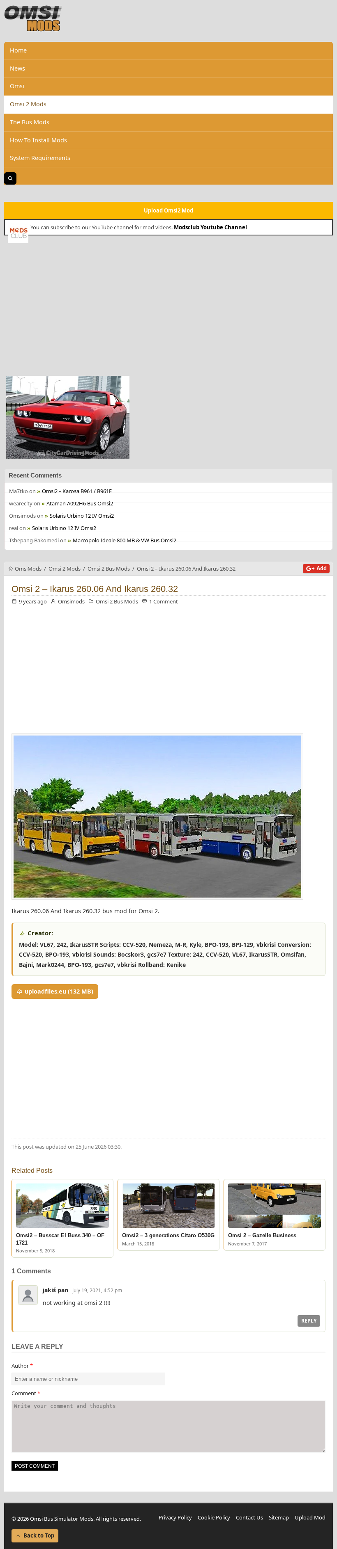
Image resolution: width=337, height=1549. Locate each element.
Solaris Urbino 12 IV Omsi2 (82, 515)
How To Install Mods (38, 140)
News (17, 68)
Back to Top (38, 1535)
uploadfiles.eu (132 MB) (59, 991)
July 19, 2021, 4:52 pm (97, 1290)
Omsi (17, 86)
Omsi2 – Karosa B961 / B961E (77, 491)
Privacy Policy (175, 1517)
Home (18, 50)
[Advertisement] (168, 308)
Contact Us (249, 1517)
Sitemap (279, 1517)
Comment (26, 1393)
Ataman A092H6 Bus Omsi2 (79, 503)
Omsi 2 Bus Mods (117, 601)
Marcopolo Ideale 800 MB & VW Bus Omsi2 (124, 540)
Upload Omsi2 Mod (168, 210)
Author (22, 1365)
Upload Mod (310, 1517)
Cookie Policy (214, 1517)
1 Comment (163, 601)
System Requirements (40, 158)
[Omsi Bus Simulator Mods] (33, 18)
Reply (308, 1320)
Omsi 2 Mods (28, 104)
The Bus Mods (29, 122)
